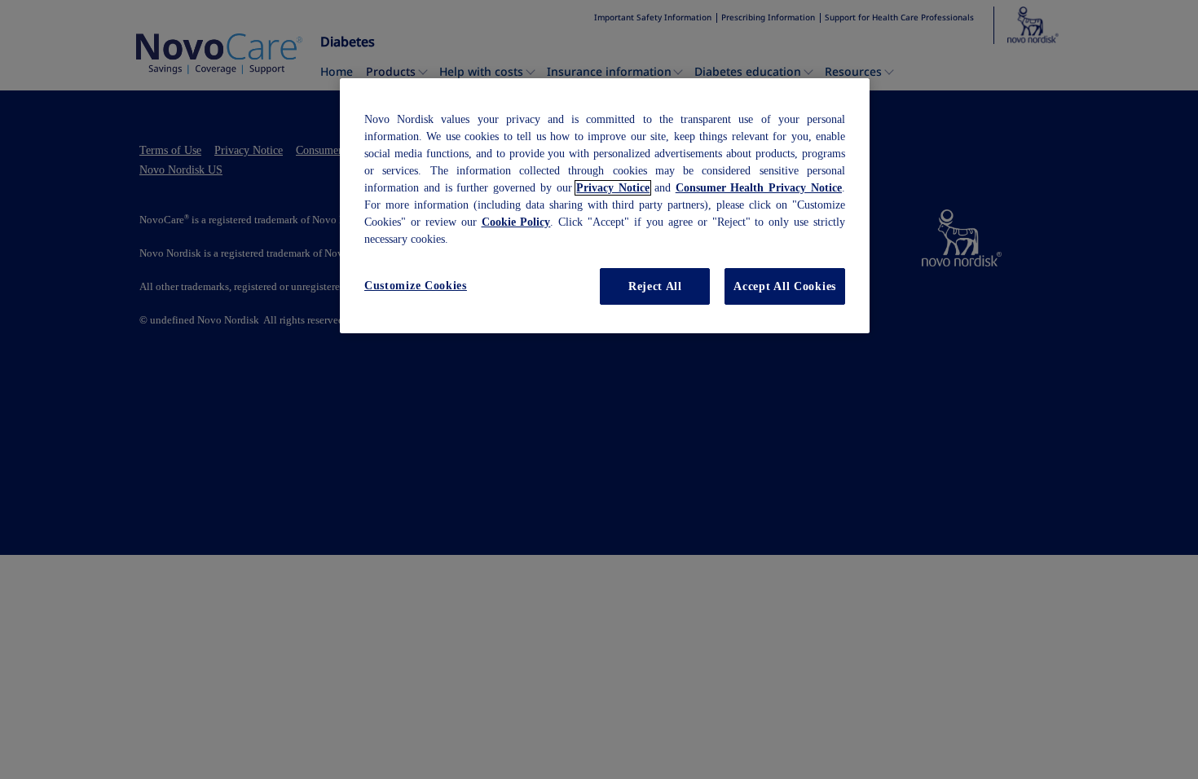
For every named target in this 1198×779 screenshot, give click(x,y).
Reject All (655, 286)
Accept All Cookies (784, 286)
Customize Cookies (415, 285)
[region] (605, 206)
